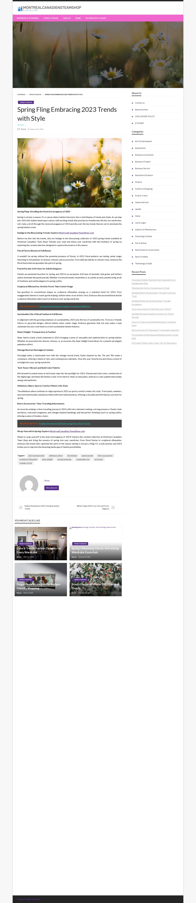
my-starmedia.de (139, 585)
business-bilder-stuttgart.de (145, 819)
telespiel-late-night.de (142, 744)
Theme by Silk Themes (28, 899)
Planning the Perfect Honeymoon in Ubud (151, 288)
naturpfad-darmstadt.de (143, 402)
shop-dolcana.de (139, 799)
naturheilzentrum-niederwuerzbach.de (149, 663)
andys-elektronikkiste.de (143, 382)
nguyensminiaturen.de (142, 758)
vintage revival (25, 463)
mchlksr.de (137, 439)
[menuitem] (28, 18)
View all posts (51, 488)
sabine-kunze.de (139, 761)
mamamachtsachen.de (142, 571)
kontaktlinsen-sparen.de (143, 676)
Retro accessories (105, 455)
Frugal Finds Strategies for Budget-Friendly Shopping (39, 586)
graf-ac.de (136, 372)
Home (78, 18)
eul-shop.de (137, 772)
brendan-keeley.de (140, 399)
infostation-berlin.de (141, 432)
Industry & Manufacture (145, 229)
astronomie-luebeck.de (142, 877)
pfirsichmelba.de (139, 778)
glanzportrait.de (139, 629)
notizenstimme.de (140, 358)
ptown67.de (137, 646)
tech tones (98, 459)
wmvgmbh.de (138, 792)
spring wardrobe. (64, 459)
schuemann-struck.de (141, 717)
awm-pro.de (137, 413)
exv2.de (135, 592)
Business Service (142, 168)
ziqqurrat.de (137, 385)
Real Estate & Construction (147, 250)
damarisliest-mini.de (141, 503)
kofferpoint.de (138, 683)
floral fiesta (72, 455)
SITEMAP (139, 123)
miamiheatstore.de (140, 541)
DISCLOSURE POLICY (145, 116)
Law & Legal (140, 222)
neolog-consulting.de (141, 558)
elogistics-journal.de (141, 595)
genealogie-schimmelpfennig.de (146, 714)
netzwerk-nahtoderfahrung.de (145, 599)
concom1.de (137, 796)
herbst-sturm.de (139, 857)
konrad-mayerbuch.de (142, 507)
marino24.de (137, 527)
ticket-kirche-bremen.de (143, 626)
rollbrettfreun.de (139, 635)
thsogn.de (136, 806)
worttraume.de (138, 355)
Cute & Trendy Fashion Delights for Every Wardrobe (39, 550)
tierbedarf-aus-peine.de (142, 656)
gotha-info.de (138, 836)
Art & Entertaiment (143, 141)
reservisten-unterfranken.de (144, 422)
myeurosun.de (138, 392)
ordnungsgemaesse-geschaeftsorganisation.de (153, 486)
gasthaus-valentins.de (141, 531)
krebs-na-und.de (139, 703)
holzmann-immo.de (140, 867)
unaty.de (135, 368)
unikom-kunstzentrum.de (143, 442)
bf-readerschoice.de (141, 697)
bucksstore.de (138, 466)
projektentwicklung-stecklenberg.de (148, 479)
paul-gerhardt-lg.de (141, 802)
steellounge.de (138, 351)
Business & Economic (28, 18)
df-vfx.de (136, 707)
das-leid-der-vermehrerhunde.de (146, 612)
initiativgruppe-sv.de (141, 449)
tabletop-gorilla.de (140, 561)
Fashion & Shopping (144, 189)
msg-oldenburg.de (140, 765)
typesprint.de (138, 870)
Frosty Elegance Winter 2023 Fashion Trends (95, 586)
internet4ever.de (139, 720)
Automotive (140, 148)
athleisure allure (56, 455)
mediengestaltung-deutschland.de (147, 379)
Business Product (143, 161)
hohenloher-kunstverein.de (144, 693)
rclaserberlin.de (139, 409)
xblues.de (136, 823)
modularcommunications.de (144, 483)
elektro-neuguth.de (140, 789)
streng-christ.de (139, 534)
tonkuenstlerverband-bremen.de (146, 853)
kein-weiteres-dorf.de (142, 642)
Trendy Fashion (35, 94)
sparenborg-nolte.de (141, 445)
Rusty (24, 129)
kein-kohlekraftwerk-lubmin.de (146, 639)
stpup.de (136, 734)
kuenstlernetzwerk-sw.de (143, 496)
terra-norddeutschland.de (143, 710)
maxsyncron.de (138, 649)
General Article (142, 202)
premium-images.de (141, 459)
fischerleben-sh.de (140, 493)
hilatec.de (136, 426)
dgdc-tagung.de (139, 554)
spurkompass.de (139, 362)
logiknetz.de (137, 365)
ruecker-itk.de (138, 575)
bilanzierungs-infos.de (142, 462)
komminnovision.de (140, 435)
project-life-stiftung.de (142, 860)
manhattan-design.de (141, 782)
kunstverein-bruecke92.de (144, 616)
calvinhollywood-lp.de (142, 669)
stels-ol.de (136, 687)
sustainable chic (83, 459)
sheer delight (47, 459)
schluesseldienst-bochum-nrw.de (147, 510)
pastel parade (87, 455)
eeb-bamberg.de (139, 724)
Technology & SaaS (95, 18)
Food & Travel (51, 18)
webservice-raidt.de (141, 737)
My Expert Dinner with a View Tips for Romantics (154, 343)
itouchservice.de (139, 812)
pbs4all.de (136, 513)
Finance (138, 182)
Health (67, 18)
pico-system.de (139, 619)
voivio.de (136, 884)
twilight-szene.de (139, 578)
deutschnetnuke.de (140, 652)
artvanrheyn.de (138, 456)
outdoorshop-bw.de (141, 490)
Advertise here (141, 109)
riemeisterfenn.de (140, 609)
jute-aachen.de (138, 659)
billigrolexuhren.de (140, 582)
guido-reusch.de (139, 666)
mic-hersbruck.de (140, 537)
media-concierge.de (141, 850)
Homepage (21, 94)
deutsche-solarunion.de (142, 375)
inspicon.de (137, 864)
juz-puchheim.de (139, 588)
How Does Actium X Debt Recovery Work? (151, 309)
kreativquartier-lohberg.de (144, 775)
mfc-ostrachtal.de (140, 755)
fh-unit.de (136, 406)
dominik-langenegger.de (143, 520)
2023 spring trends (36, 455)
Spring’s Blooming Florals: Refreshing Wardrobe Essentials (95, 550)
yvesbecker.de (138, 622)
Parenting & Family (143, 236)
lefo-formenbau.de (140, 396)
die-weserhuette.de (140, 680)
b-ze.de (135, 874)
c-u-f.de (135, 846)
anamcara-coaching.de (142, 565)
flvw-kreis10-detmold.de (143, 605)
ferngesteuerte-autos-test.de (145, 551)
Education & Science (144, 175)
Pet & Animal (140, 243)
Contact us (140, 103)
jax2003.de (137, 476)
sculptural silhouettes (28, 459)
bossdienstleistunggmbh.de (144, 389)
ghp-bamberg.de (139, 500)
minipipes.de (137, 517)
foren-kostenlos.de (140, 700)
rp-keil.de (136, 419)
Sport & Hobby (141, 256)
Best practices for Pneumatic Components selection (155, 330)
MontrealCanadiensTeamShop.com (76, 232)
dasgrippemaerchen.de (142, 785)
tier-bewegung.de (140, 452)
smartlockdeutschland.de (143, 548)
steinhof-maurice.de (141, 469)
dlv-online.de (137, 524)
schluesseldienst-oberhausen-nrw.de (148, 602)
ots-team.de (137, 473)
